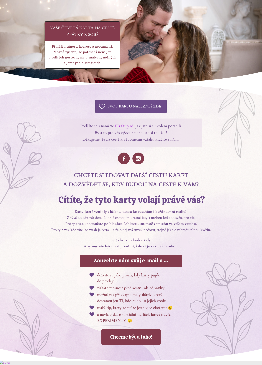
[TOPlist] (5, 362)
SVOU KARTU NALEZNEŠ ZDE (134, 106)
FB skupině (124, 126)
